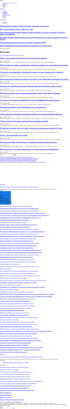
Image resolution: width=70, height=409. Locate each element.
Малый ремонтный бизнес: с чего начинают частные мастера (14, 312)
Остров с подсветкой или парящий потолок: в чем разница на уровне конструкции (19, 158)
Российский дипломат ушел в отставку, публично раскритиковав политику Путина (31, 128)
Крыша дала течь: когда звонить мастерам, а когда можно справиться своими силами (20, 275)
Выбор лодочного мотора (6, 268)
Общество (5, 13)
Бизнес (11, 55)
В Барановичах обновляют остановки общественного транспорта (16, 326)
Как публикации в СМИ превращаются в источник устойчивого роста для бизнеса (20, 340)
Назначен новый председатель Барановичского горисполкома (23, 107)
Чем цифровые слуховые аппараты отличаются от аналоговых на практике (17, 298)
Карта (4, 6)
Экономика (5, 12)
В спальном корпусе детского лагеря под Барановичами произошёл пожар (18, 224)
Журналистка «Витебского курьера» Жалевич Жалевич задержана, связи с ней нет (31, 86)
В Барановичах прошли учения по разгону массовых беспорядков (24, 26)
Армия (4, 55)
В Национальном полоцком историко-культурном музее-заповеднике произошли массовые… (34, 79)
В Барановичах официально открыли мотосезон (12, 310)
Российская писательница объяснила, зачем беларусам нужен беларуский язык (18, 159)
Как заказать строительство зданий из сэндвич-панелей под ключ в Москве (17, 322)
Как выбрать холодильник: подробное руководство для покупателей (16, 336)
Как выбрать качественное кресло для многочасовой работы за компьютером (18, 160)
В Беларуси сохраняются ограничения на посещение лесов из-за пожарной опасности (21, 252)
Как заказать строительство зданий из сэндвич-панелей (13, 352)
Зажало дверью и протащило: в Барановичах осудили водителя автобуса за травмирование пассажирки (25, 331)
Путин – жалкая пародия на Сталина (14, 135)
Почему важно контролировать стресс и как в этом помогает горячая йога (17, 305)
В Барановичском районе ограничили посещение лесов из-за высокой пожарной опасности (22, 231)
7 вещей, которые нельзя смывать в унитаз (10, 264)
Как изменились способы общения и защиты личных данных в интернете (17, 259)
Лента (4, 5)
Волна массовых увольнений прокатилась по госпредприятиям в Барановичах (29, 149)
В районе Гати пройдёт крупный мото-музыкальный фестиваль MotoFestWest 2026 (20, 250)
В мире (4, 17)
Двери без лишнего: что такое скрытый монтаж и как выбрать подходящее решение (19, 329)
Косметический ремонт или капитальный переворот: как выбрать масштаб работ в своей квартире (23, 280)
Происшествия (6, 14)
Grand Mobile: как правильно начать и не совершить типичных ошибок (16, 291)
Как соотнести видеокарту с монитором (9, 319)
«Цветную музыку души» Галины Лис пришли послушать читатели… (16, 371)
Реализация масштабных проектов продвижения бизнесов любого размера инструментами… (22, 356)
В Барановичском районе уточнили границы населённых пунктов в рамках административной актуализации (27, 294)
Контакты (5, 4)
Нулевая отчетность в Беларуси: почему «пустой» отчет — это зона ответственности (20, 254)
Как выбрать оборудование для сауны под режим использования (15, 378)
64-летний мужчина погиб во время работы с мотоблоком (14, 220)
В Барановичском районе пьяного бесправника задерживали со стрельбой (18, 282)
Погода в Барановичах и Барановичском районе (12, 399)
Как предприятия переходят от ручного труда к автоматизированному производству (19, 229)
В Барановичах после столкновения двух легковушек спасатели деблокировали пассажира (22, 287)
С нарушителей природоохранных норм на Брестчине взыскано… (15, 374)
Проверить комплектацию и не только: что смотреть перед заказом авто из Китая (19, 317)
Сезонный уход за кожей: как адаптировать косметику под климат (15, 308)
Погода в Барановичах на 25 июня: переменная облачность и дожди (16, 241)
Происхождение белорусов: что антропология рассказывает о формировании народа (20, 243)
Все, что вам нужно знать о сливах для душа (16, 29)
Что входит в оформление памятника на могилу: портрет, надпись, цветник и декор (19, 266)
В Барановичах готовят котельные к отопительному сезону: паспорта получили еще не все (22, 213)
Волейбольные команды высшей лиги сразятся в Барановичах (15, 342)
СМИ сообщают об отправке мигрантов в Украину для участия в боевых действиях (31, 114)
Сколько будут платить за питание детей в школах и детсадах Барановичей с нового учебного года (23, 162)
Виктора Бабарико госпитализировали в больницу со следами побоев (26, 46)
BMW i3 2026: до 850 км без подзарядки (9, 289)
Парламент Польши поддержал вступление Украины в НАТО (23, 42)
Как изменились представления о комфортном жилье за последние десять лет (18, 261)
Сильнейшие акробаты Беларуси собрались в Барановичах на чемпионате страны (20, 217)
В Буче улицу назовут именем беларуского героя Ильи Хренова (23, 58)
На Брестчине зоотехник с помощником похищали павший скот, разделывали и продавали (34, 65)
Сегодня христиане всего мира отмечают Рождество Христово (15, 385)
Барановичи (3, 8)
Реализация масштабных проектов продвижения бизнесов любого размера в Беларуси (21, 347)
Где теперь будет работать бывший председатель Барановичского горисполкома (30, 100)
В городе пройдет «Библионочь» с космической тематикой (14, 315)
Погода (4, 16)
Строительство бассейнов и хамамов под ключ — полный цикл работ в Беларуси (20, 349)
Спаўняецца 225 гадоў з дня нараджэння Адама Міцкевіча (14, 388)
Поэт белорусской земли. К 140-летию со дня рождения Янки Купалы (17, 390)
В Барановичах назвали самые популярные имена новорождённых (16, 247)
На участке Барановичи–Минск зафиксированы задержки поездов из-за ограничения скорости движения (26, 296)
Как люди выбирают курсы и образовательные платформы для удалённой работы (19, 271)
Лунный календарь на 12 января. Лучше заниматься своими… (14, 367)
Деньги (22, 55)
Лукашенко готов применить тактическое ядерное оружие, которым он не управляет (32, 72)
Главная (4, 11)
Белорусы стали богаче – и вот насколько (9, 369)
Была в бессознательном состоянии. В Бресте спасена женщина (15, 376)
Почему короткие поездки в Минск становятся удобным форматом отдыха (17, 273)
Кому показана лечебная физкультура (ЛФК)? (10, 285)
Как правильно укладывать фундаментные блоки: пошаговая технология (17, 303)
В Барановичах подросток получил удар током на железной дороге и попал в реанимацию (22, 236)
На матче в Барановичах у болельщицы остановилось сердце (15, 301)
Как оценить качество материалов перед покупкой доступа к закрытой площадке (19, 234)
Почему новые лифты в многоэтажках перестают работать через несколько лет (18, 383)
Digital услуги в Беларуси (6, 397)
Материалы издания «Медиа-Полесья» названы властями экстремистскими (28, 142)
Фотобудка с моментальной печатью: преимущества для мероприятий (16, 157)
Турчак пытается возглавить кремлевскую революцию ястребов (24, 121)
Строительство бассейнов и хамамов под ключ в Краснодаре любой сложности (18, 324)
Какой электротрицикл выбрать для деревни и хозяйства (13, 222)
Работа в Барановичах (5, 392)
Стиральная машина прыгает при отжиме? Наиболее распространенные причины (19, 338)
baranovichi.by (3, 19)
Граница (19, 55)
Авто (1, 55)
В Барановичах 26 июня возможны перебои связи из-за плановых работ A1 (18, 245)
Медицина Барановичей (6, 395)
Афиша (7, 55)
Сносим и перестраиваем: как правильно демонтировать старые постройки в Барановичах (21, 381)
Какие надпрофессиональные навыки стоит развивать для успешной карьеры (18, 238)
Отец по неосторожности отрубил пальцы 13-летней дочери (14, 227)
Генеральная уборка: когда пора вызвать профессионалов (13, 278)
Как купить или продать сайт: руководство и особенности (14, 345)
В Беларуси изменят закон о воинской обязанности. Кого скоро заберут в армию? (30, 93)
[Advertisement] (35, 173)
